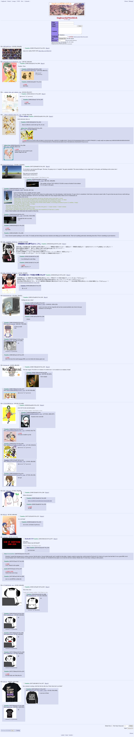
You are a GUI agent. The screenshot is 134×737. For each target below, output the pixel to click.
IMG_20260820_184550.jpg (10, 242)
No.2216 (39, 522)
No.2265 (37, 256)
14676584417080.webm (30, 70)
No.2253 (21, 339)
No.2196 (21, 633)
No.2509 (39, 69)
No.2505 (40, 128)
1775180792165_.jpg (8, 585)
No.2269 (38, 94)
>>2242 (7, 357)
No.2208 (21, 576)
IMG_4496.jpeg (7, 490)
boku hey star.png (10, 324)
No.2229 (22, 188)
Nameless (23, 285)
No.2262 (39, 122)
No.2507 (41, 99)
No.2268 (21, 233)
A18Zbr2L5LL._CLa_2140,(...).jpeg (37, 690)
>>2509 (25, 84)
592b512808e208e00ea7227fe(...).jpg (15, 390)
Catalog (18, 730)
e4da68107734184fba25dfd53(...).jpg (32, 414)
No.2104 (21, 613)
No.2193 (43, 689)
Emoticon (62, 35)
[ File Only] (114, 726)
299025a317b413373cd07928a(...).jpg (15, 461)
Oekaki (9, 1)
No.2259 (21, 355)
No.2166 (21, 561)
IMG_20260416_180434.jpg (10, 273)
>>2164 (7, 571)
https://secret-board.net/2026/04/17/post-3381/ (28, 282)
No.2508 (37, 63)
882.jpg (5, 514)
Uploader (27, 1)
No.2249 (44, 498)
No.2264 (59, 243)
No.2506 (23, 145)
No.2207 (22, 671)
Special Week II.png (8, 164)
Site (22, 1)
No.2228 (44, 179)
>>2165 (7, 564)
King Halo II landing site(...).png (14, 215)
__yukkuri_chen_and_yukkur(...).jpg (12, 92)
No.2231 (22, 214)
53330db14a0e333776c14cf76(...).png (15, 475)
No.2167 (19, 568)
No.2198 (22, 705)
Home (126, 1)
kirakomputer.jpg (7, 295)
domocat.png (9, 634)
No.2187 (41, 683)
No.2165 (27, 553)
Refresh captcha (81, 36)
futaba (66, 735)
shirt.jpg (5, 681)
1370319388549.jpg (8, 403)
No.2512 (39, 82)
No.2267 (37, 262)
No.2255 (43, 367)
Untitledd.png (9, 615)
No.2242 (42, 303)
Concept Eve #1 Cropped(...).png (14, 190)
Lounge (14, 1)
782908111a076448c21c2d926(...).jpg (15, 445)
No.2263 (63, 275)
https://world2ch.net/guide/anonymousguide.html (40, 500)
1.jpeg (24, 129)
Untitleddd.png (32, 595)
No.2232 (22, 225)
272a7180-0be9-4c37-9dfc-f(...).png (36, 304)
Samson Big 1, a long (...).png (36, 181)
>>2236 (20, 433)
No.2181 (43, 166)
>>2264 (23, 265)
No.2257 (22, 389)
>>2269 (26, 102)
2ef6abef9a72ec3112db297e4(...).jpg (12, 61)
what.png (5, 537)
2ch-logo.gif (6, 365)
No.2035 (42, 587)
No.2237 (21, 429)
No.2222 (37, 405)
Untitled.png (9, 653)
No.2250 (44, 504)
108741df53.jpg (7, 46)
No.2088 (44, 594)
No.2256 (44, 372)
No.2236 (38, 412)
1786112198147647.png (35, 374)
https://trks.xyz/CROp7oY (45, 51)
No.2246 (42, 316)
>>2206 (7, 674)
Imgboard (3, 1)
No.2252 (21, 322)
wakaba (62, 735)
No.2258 (46, 116)
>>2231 (7, 228)
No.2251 (21, 473)
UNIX (18, 1)
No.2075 (50, 538)
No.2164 (47, 547)
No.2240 (41, 297)
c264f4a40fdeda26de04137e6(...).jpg (15, 430)
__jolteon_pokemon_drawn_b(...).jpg (12, 114)
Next (12, 730)
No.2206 (22, 652)
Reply (47, 48)
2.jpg (7, 146)
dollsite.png (9, 340)
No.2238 (21, 443)
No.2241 (21, 460)
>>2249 (30, 507)
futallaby (71, 735)
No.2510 (39, 285)
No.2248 (42, 492)
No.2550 (42, 48)
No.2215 (37, 516)
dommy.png (9, 707)
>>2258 (24, 140)
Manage (131, 1)
